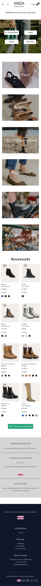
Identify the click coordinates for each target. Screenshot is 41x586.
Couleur (3, 292)
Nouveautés (20, 546)
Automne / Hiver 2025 (20, 237)
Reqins (20, 107)
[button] (8, 4)
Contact (20, 532)
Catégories (20, 543)
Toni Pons (20, 74)
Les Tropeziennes (20, 140)
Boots (20, 205)
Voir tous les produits (20, 426)
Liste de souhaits (20, 548)
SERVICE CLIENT (20, 484)
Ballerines (20, 172)
